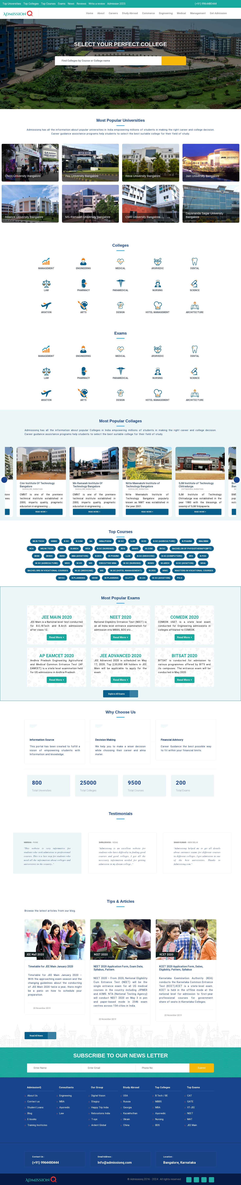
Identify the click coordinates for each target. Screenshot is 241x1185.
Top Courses (48, 3)
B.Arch (74, 548)
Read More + (41, 512)
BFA (191, 556)
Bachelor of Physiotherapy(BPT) (191, 548)
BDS (123, 548)
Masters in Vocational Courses (194, 570)
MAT (189, 1119)
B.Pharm (187, 541)
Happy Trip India (100, 1107)
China (126, 1125)
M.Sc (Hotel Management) (126, 570)
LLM (128, 556)
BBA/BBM (203, 541)
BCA (31, 548)
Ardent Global (98, 1125)
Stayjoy (95, 1101)
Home (89, 13)
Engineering (166, 13)
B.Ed (143, 541)
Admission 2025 (116, 3)
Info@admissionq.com (115, 1162)
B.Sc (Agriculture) (164, 541)
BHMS (49, 556)
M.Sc (121, 541)
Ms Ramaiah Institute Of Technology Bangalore (87, 485)
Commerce (148, 13)
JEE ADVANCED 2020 (120, 655)
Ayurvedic (64, 1107)
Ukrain (126, 1119)
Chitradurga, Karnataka (192, 489)
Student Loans (35, 1107)
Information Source (42, 739)
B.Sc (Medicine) (146, 556)
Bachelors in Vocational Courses (48, 570)
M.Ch (142, 578)
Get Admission (218, 13)
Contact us (33, 1101)
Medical (181, 13)
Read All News (36, 1036)
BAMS (135, 548)
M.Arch (165, 563)
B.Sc (66, 541)
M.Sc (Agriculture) (46, 563)
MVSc (61, 578)
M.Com (149, 548)
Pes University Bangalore (81, 176)
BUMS (151, 563)
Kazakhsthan (130, 1113)
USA (125, 1095)
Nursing (159, 1119)
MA (62, 548)
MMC (165, 570)
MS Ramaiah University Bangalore (87, 217)
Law (61, 1113)
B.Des (98, 556)
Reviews (81, 3)
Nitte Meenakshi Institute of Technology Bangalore (143, 485)
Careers (113, 13)
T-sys (94, 1119)
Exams (61, 3)
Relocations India (100, 1113)
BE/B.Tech (38, 541)
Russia (127, 1101)
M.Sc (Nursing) (132, 563)
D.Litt (129, 578)
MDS (67, 563)
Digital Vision (98, 1095)
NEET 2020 (120, 617)
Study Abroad (130, 13)
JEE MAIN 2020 (56, 617)
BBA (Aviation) (80, 556)
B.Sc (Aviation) (185, 563)
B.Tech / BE (161, 1095)
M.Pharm (113, 556)
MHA (203, 563)
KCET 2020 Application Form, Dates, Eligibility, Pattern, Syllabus (181, 968)
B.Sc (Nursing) (105, 548)
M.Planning (111, 578)
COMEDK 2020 (184, 617)
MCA (87, 548)
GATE (190, 1101)
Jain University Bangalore (202, 176)
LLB (133, 541)
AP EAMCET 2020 (56, 655)
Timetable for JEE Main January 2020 (50, 966)
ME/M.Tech (46, 548)
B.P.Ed (203, 556)
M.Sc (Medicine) (84, 570)
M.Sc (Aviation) (161, 578)
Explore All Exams (116, 694)
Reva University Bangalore (142, 176)
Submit (202, 1067)
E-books (31, 1119)
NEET (190, 1113)
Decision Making (105, 739)
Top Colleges (31, 3)
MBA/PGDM (105, 541)
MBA (61, 1101)
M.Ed (79, 563)
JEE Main (192, 1125)
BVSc (162, 548)
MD (90, 563)
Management (198, 13)
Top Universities (11, 3)
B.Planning (78, 578)
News (71, 3)
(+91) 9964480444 (205, 3)
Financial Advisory (172, 739)
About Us (32, 1095)
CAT (189, 1095)
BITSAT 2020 (184, 655)
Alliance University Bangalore (24, 217)
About (100, 13)
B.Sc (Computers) (171, 556)
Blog (29, 1113)
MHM (95, 578)
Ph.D (179, 578)
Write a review (97, 3)
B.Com (79, 541)
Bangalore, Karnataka (32, 489)
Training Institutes (37, 1125)
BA (91, 541)
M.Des (152, 570)
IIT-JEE (191, 1107)
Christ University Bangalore (23, 176)
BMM (62, 556)
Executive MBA (107, 563)
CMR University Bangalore (142, 217)
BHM (36, 556)
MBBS (54, 541)
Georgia (127, 1107)
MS (101, 570)
